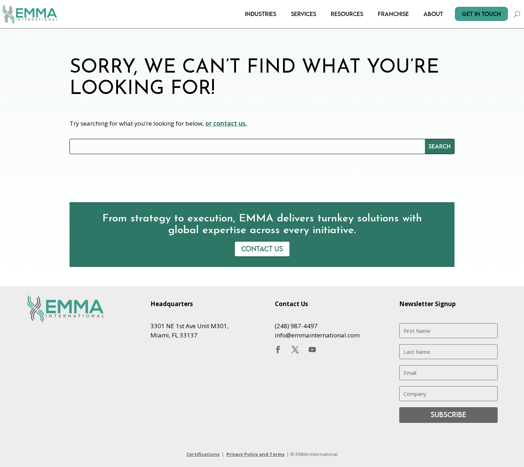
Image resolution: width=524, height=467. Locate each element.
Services (303, 13)
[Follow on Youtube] (312, 349)
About (433, 13)
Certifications (203, 454)
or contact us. (226, 123)
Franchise (393, 13)
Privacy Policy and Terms (255, 454)
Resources (347, 13)
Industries (260, 13)
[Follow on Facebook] (278, 349)
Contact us (262, 249)
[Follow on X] (295, 349)
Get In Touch (481, 13)
